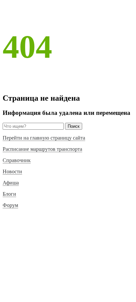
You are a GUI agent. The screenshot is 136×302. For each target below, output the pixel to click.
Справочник (17, 160)
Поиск (74, 126)
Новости (12, 171)
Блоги (9, 194)
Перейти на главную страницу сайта (44, 138)
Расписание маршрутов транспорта (42, 149)
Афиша (11, 182)
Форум (10, 205)
